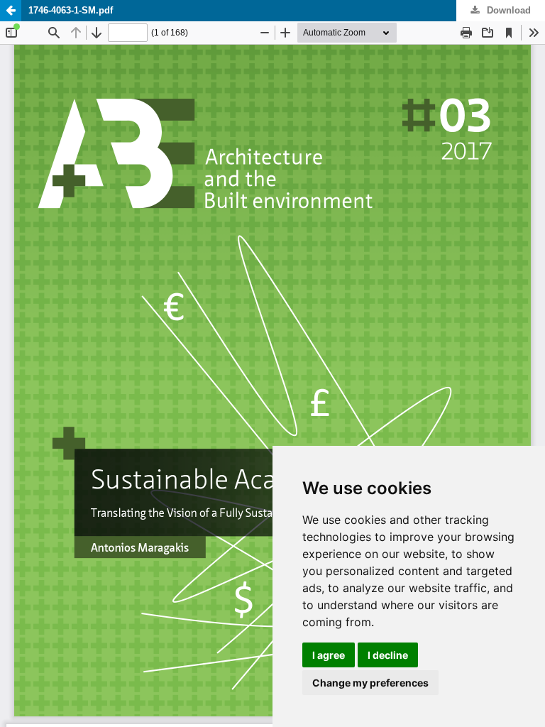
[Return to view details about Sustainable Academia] (10, 10)
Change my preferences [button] (370, 683)
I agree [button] (328, 655)
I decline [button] (388, 655)
